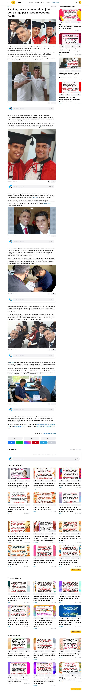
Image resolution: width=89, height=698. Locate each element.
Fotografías (35, 542)
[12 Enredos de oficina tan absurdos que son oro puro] (44, 498)
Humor (60, 566)
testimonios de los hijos (19, 426)
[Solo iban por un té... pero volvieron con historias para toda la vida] (19, 498)
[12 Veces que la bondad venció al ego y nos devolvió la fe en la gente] (70, 587)
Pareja (60, 54)
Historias (9, 6)
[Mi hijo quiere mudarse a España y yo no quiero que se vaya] (70, 668)
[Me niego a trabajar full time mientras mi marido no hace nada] (19, 644)
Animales (9, 566)
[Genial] (16, 2)
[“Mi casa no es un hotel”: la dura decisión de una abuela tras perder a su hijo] (70, 527)
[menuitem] (30, 2)
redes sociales (46, 203)
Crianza (61, 30)
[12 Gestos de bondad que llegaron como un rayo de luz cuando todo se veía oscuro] (19, 587)
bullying (35, 197)
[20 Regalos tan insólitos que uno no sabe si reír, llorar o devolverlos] (70, 474)
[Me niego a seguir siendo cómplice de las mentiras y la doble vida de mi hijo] (44, 644)
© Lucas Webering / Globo (12, 181)
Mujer (60, 487)
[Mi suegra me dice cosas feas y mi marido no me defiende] (70, 644)
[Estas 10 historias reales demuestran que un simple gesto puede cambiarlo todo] (70, 88)
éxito (41, 127)
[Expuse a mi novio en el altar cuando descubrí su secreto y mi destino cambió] (70, 39)
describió (11, 362)
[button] (15, 438)
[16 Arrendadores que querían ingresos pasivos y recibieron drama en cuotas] (70, 551)
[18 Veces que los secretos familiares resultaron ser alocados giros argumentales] (70, 15)
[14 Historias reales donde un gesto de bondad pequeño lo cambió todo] (44, 551)
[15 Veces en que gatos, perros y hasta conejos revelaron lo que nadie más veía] (19, 551)
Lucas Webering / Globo (50, 433)
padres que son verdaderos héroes (45, 426)
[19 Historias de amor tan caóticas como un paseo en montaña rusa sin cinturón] (44, 474)
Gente (60, 103)
